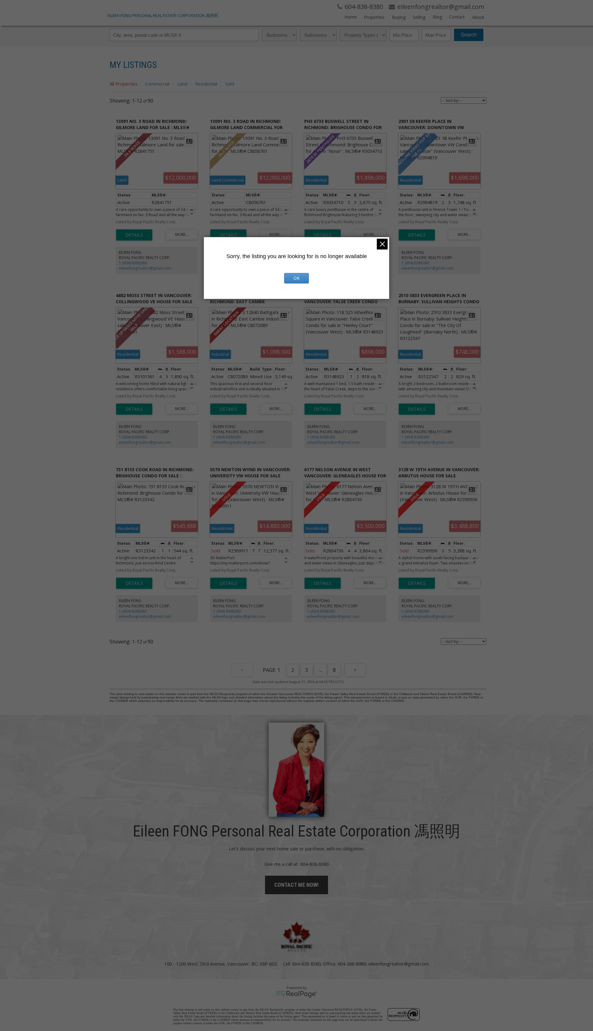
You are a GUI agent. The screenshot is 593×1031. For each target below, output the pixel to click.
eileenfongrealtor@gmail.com (145, 268)
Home (350, 17)
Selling (419, 17)
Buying (398, 17)
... (320, 670)
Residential (206, 84)
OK (296, 278)
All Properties (123, 84)
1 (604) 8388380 (133, 263)
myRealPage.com (297, 994)
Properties (374, 17)
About (478, 17)
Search (469, 34)
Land (182, 84)
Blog (437, 17)
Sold (229, 84)
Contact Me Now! (296, 885)
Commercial (157, 84)
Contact (457, 17)
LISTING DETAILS (134, 235)
